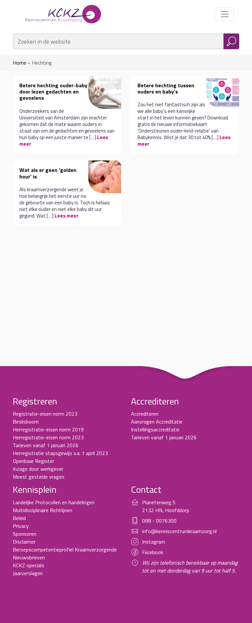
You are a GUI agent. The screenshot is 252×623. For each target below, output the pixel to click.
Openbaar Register (33, 461)
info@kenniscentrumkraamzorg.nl (179, 531)
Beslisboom (26, 422)
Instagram (153, 542)
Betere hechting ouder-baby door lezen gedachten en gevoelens (53, 91)
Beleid (19, 518)
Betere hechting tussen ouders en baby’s (165, 88)
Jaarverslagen (28, 573)
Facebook (152, 552)
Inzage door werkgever (38, 469)
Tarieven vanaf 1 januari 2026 (45, 445)
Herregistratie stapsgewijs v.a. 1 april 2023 (60, 453)
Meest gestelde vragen (38, 477)
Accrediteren (144, 414)
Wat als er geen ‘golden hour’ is (47, 173)
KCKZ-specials (28, 565)
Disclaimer (24, 542)
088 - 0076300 (159, 521)
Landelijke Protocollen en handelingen (53, 502)
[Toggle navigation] (225, 14)
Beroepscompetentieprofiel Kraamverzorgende (65, 549)
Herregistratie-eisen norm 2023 (48, 437)
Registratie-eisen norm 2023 (45, 414)
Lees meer (66, 215)
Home (19, 63)
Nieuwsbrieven (29, 557)
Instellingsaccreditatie (155, 429)
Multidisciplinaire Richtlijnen (42, 510)
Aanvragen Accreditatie (156, 422)
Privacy (21, 526)
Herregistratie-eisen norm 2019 (48, 429)
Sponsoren (24, 534)
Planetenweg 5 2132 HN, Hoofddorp (165, 506)
